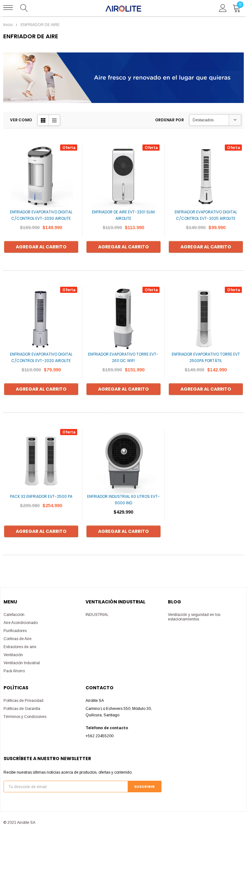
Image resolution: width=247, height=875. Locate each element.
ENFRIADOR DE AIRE (40, 25)
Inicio (8, 25)
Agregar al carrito (41, 247)
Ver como (21, 120)
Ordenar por (169, 120)
